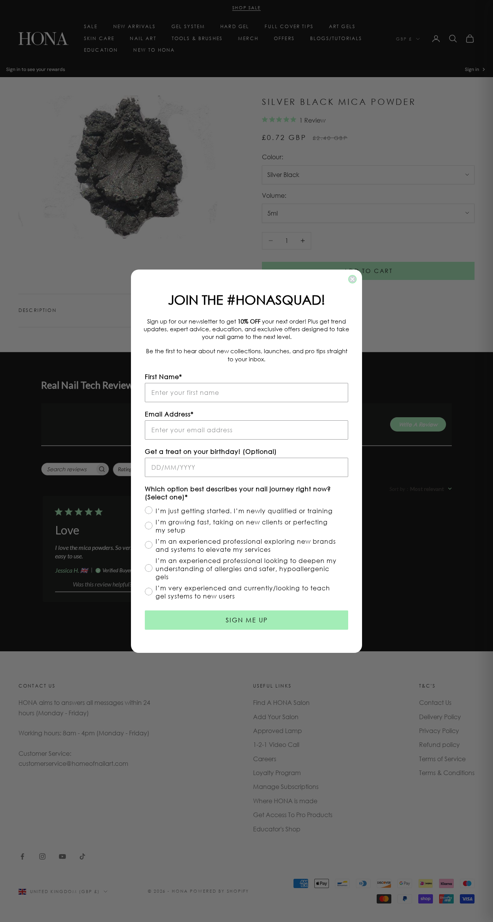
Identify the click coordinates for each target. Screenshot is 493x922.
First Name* (163, 377)
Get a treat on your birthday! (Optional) (211, 451)
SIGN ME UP (247, 620)
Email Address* (169, 414)
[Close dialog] (352, 279)
